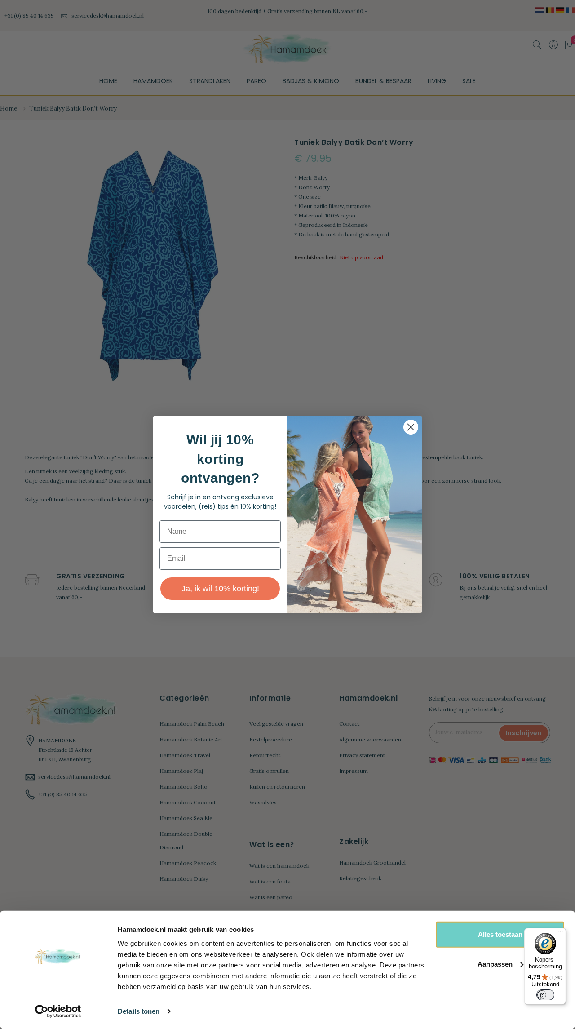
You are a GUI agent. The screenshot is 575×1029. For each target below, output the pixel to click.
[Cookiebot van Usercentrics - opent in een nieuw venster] (58, 1011)
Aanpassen (495, 963)
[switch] (545, 994)
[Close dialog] (411, 427)
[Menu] (560, 933)
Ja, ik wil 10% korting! (220, 588)
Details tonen (138, 1011)
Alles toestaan (500, 934)
